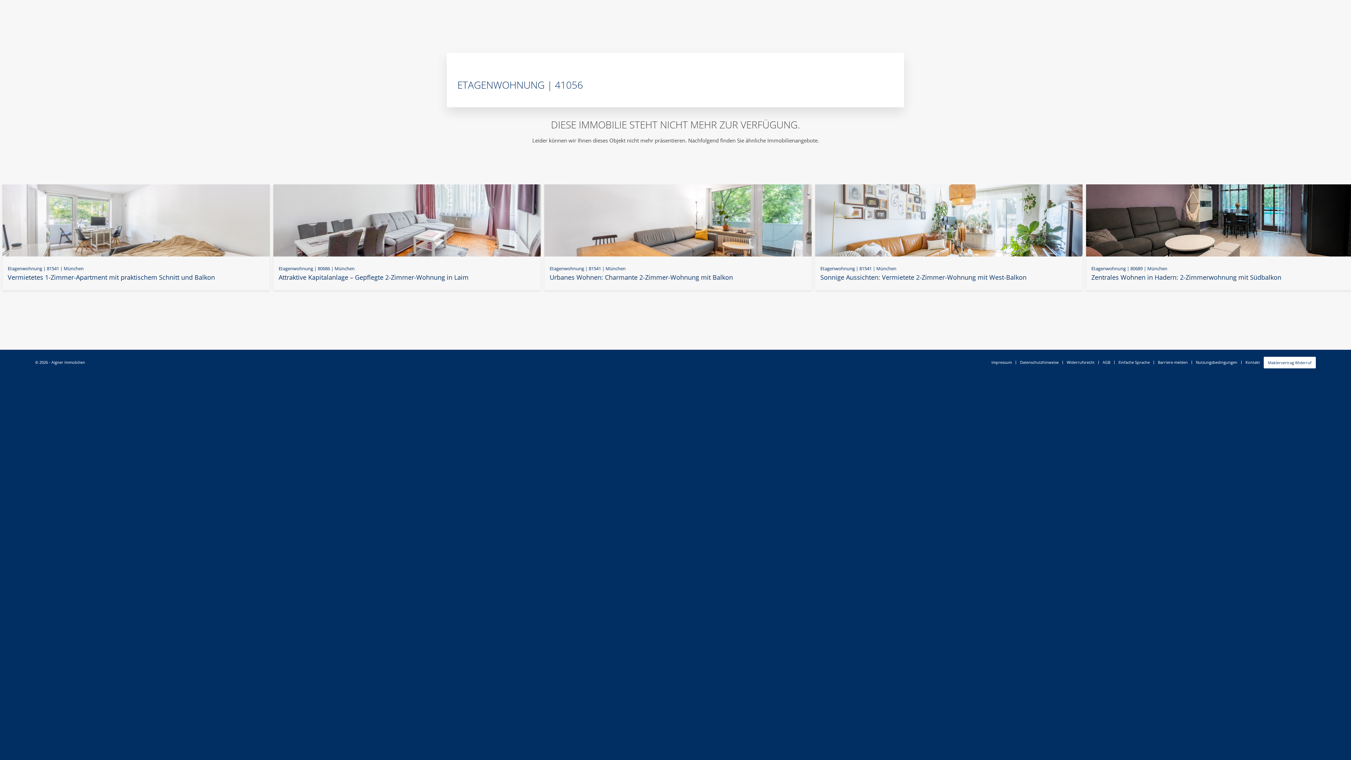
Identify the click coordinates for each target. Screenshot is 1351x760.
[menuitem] (1002, 362)
